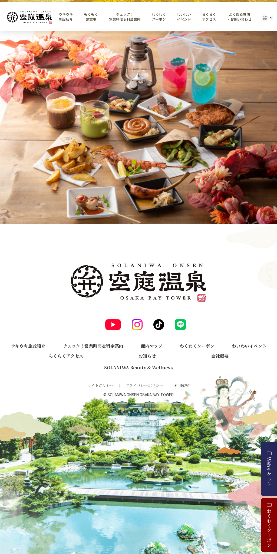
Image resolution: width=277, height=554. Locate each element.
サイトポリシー (101, 385)
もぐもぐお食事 (91, 17)
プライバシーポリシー (144, 385)
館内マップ (151, 346)
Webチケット (269, 471)
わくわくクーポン (159, 17)
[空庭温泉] (29, 17)
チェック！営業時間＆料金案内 (125, 17)
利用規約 (182, 385)
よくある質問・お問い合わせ (239, 17)
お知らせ (147, 356)
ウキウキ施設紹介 (66, 17)
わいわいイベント (184, 17)
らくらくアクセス (209, 17)
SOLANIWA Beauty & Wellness (138, 367)
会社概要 (220, 356)
